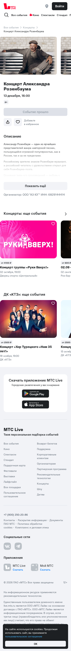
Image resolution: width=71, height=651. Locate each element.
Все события (19, 15)
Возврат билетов (47, 443)
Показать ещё (35, 186)
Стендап (62, 15)
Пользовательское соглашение (15, 494)
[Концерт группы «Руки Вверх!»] (28, 239)
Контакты (9, 520)
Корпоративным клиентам (46, 456)
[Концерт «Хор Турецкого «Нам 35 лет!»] (28, 319)
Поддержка (43, 449)
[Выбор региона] (47, 6)
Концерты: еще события (25, 213)
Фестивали (10, 471)
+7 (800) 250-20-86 (16, 514)
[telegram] (18, 546)
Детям (40, 494)
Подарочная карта (14, 465)
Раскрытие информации (32, 520)
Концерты (29, 27)
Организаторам (46, 463)
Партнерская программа (51, 469)
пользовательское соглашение (23, 636)
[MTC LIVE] (10, 6)
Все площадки (12, 487)
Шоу (39, 489)
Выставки (9, 476)
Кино (36, 15)
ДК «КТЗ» (5, 359)
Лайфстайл (10, 481)
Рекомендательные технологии (48, 476)
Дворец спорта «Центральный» (18, 275)
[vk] (7, 546)
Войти (59, 6)
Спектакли (48, 15)
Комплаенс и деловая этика (32, 527)
